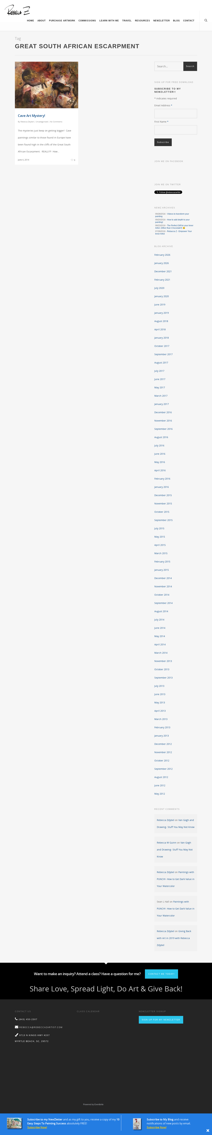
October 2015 (161, 511)
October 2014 (161, 594)
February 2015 (162, 561)
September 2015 (163, 520)
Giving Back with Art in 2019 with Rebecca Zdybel (174, 938)
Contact (188, 20)
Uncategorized (42, 121)
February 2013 (162, 727)
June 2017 (159, 379)
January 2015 (161, 569)
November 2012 (163, 752)
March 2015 (160, 553)
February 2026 (162, 254)
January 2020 (161, 296)
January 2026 (161, 263)
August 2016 (161, 437)
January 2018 (161, 337)
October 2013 (161, 669)
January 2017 (161, 404)
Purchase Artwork (62, 20)
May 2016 (159, 462)
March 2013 (160, 719)
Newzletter (161, 20)
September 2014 (163, 603)
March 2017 (160, 395)
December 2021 (163, 271)
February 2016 (162, 478)
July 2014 (159, 619)
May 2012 (159, 793)
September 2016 (163, 428)
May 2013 (159, 702)
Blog (176, 20)
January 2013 (161, 735)
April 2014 (160, 644)
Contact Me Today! (161, 974)
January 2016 (161, 486)
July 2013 (159, 685)
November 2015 (163, 503)
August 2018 (161, 321)
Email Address (163, 105)
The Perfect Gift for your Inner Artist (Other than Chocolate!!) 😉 (174, 226)
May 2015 (159, 536)
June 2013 (159, 694)
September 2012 (163, 768)
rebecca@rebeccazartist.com (41, 1027)
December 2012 (163, 744)
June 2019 (159, 304)
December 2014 (163, 578)
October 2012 (161, 760)
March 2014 (160, 652)
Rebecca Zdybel (27, 121)
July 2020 (159, 288)
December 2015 (163, 495)
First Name (161, 121)
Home (30, 20)
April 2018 (160, 329)
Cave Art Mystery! (31, 115)
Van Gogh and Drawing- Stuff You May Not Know (175, 849)
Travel (127, 20)
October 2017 (161, 346)
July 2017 (159, 370)
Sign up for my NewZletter (161, 1020)
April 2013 (160, 710)
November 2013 (163, 661)
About (41, 20)
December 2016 (163, 412)
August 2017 (161, 362)
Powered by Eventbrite (93, 1104)
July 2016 (159, 445)
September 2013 (163, 677)
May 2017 (159, 387)
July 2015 (159, 528)
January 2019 (161, 312)
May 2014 (159, 636)
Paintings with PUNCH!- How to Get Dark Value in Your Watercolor (175, 879)
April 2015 (160, 545)
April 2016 (160, 470)
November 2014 (163, 586)
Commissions (87, 20)
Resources (142, 20)
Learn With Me (109, 20)
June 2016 (159, 453)
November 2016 (163, 420)
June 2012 (159, 785)
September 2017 (163, 354)
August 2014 (161, 611)
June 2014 (159, 627)
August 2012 (161, 777)
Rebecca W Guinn (166, 842)
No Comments (56, 121)
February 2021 (162, 279)
